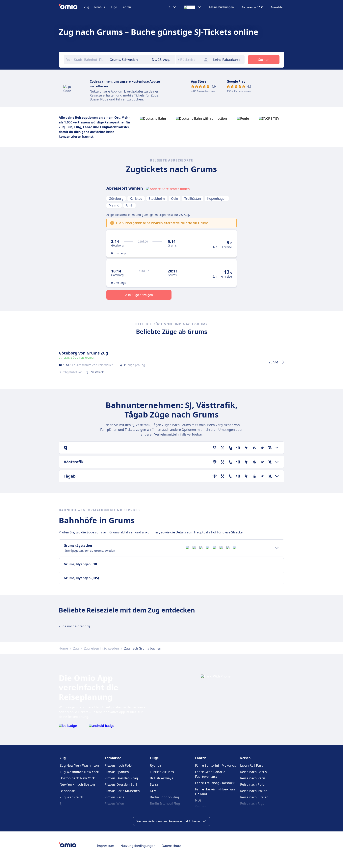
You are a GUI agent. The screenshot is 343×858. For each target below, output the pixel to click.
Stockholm (157, 198)
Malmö (114, 205)
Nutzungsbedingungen (137, 846)
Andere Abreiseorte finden (170, 189)
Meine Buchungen (221, 7)
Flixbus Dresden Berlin (122, 784)
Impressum (105, 846)
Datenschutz (171, 846)
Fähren (126, 7)
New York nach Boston (77, 784)
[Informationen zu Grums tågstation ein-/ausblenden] (277, 548)
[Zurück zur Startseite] (71, 7)
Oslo (174, 198)
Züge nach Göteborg (74, 626)
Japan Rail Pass (251, 765)
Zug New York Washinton (79, 765)
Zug (86, 7)
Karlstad (136, 198)
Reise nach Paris (253, 778)
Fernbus (99, 7)
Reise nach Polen (253, 784)
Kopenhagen (216, 198)
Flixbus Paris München (122, 791)
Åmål (129, 205)
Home (63, 648)
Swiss (154, 784)
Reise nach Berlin (253, 772)
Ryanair (156, 765)
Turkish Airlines (162, 772)
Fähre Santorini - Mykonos (215, 765)
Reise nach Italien (253, 791)
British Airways (161, 778)
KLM (153, 791)
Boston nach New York (77, 778)
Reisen (245, 758)
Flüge (113, 7)
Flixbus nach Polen (119, 765)
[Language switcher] (192, 7)
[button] (162, 59)
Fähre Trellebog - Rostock (215, 783)
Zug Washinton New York (79, 772)
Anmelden (277, 7)
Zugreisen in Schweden (101, 648)
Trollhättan (192, 198)
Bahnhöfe (67, 791)
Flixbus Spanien (117, 772)
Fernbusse (113, 758)
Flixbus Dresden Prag (121, 778)
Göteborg (116, 198)
